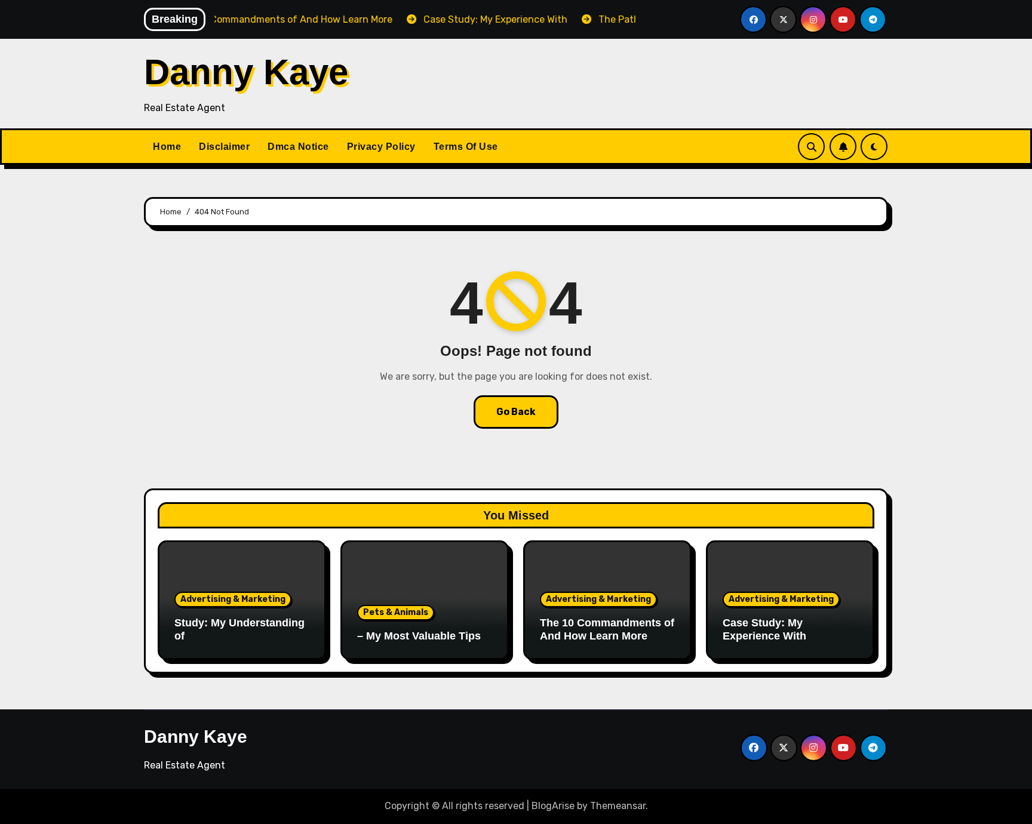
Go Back (516, 411)
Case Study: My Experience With (764, 629)
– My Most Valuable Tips (419, 636)
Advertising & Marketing (232, 599)
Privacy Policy (381, 147)
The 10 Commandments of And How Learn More (607, 629)
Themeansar (618, 805)
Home (167, 147)
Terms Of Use (466, 147)
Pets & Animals (395, 612)
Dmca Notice (298, 147)
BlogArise (553, 805)
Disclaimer (224, 147)
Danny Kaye (246, 72)
